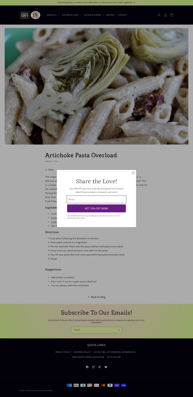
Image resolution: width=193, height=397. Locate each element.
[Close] (133, 172)
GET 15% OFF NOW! (96, 208)
